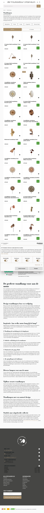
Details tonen (37, 264)
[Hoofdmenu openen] (4, 2)
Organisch (28, 24)
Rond (14, 24)
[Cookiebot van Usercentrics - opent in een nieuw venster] (38, 243)
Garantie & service (7, 479)
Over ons (25, 477)
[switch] (16, 261)
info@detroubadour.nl (11, 457)
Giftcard (5, 485)
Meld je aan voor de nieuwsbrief (12, 497)
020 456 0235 (8, 450)
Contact (5, 477)
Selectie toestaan (21, 268)
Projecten (25, 482)
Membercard (6, 483)
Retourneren (6, 482)
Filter (13, 29)
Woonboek (25, 479)
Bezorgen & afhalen (8, 480)
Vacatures (25, 486)
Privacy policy (24, 509)
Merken (24, 485)
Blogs (24, 483)
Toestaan (36, 268)
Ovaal (20, 24)
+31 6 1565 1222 (9, 453)
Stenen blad (37, 24)
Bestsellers (7, 24)
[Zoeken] (39, 6)
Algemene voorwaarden (31, 509)
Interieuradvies (26, 480)
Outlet (24, 488)
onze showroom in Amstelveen (31, 420)
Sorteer (32, 29)
